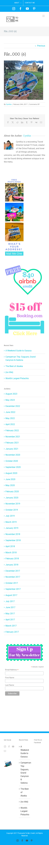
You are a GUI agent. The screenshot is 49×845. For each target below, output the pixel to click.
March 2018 (11, 552)
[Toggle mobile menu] (43, 16)
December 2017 (12, 571)
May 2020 (10, 485)
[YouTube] (13, 746)
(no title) (9, 372)
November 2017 (12, 577)
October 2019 (11, 510)
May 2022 (10, 418)
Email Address (11, 669)
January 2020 (11, 497)
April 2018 (10, 546)
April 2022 (10, 424)
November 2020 (12, 455)
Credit (33, 833)
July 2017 (10, 601)
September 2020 (13, 467)
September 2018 (13, 540)
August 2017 (11, 595)
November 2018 (12, 534)
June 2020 (10, 479)
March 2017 (11, 625)
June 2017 (10, 607)
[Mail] (5, 751)
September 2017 (13, 589)
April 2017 (10, 619)
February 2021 (12, 442)
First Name (9, 677)
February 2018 (12, 558)
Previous (41, 46)
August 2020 (11, 473)
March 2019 (11, 522)
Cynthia (8, 104)
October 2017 (11, 583)
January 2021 (11, 449)
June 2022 (10, 412)
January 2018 (11, 564)
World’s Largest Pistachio (17, 378)
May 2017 (10, 613)
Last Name (9, 685)
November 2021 (12, 436)
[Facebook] (9, 746)
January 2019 (11, 528)
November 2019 (12, 503)
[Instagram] (5, 746)
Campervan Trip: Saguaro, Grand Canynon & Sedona (25, 772)
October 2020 (11, 461)
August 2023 (11, 394)
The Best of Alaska (14, 366)
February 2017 (12, 632)
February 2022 (12, 430)
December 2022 (12, 406)
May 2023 (10, 400)
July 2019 (10, 516)
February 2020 (12, 491)
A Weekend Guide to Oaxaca (18, 350)
